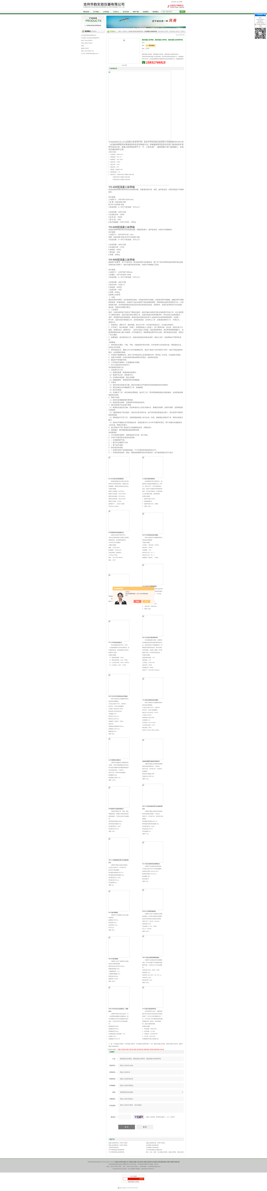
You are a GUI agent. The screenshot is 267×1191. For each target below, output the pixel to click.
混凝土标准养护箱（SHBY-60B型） (156, 1143)
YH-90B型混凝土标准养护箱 (116, 1150)
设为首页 (173, 2)
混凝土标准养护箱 (138, 1049)
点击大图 (124, 65)
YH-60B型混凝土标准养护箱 (154, 1150)
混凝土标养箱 (121, 1049)
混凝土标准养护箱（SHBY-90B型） (118, 1145)
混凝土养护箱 (129, 1049)
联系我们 (156, 12)
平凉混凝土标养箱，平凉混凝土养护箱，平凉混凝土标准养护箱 (131, 1044)
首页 (119, 31)
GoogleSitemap (117, 1168)
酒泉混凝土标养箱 (149, 1049)
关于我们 (96, 12)
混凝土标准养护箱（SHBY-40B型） (118, 1143)
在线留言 (146, 12)
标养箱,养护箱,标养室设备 (94, 25)
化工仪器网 (133, 1176)
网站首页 (86, 12)
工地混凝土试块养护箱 (152, 1147)
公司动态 (106, 12)
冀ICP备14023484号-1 (148, 1168)
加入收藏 (179, 2)
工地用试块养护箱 (113, 1147)
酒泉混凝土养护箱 (159, 1049)
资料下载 (136, 12)
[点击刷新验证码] (139, 1117)
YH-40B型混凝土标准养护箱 (116, 1152)
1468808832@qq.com (154, 1166)
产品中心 (116, 12)
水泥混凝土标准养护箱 (152, 1145)
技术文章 (126, 12)
